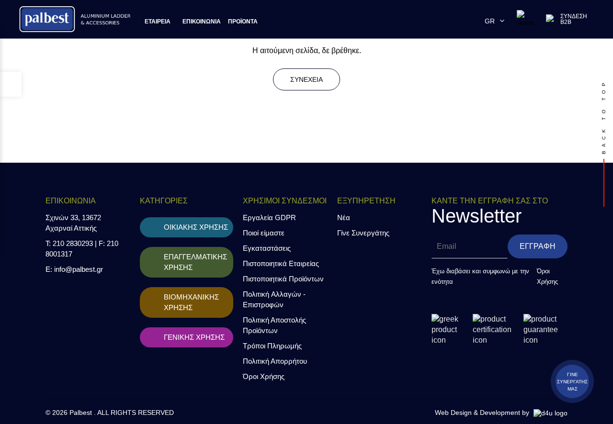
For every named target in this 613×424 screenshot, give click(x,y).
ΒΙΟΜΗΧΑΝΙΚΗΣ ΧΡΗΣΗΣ (191, 302)
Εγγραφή (538, 246)
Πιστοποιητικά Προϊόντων (283, 279)
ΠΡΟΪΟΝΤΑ (243, 21)
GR (492, 21)
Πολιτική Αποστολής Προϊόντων (274, 325)
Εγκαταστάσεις (267, 248)
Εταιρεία (157, 21)
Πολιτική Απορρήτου (275, 361)
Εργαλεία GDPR (269, 217)
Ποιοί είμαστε (263, 233)
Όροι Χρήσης (263, 376)
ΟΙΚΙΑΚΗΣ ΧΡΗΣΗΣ (196, 227)
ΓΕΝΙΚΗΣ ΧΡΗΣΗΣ (194, 337)
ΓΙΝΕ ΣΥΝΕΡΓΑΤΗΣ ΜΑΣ (572, 381)
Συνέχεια (306, 79)
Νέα (343, 217)
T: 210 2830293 (69, 243)
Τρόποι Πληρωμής (272, 346)
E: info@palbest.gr (74, 269)
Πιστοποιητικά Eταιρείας (281, 263)
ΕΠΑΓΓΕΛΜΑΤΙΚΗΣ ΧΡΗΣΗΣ (195, 262)
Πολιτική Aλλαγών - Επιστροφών (274, 299)
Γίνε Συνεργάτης (363, 233)
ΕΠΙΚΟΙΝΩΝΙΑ (201, 21)
